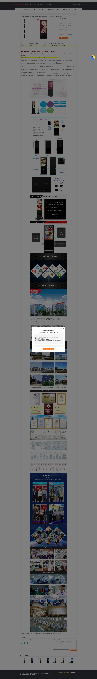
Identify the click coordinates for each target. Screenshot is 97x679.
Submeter (48, 349)
